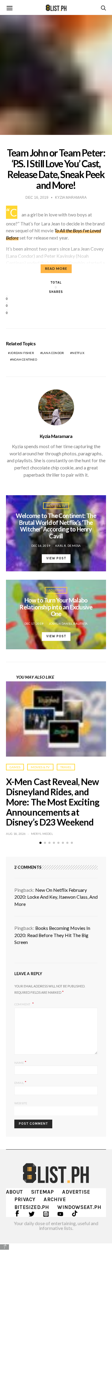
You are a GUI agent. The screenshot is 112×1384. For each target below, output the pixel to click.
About (14, 1192)
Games (15, 767)
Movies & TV (56, 505)
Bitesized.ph (31, 1207)
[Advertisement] (56, 1309)
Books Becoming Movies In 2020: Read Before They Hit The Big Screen (52, 935)
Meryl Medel (42, 833)
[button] (40, 843)
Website (20, 1103)
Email (20, 1082)
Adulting (56, 590)
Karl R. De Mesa (68, 545)
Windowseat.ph (79, 1207)
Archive (54, 1199)
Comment (22, 1004)
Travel (65, 767)
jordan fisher (22, 353)
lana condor (53, 353)
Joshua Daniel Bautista (68, 623)
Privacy (24, 1199)
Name (20, 1062)
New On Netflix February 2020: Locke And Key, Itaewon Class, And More (56, 897)
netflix (78, 353)
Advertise (76, 1192)
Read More (56, 268)
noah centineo (24, 359)
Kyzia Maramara (56, 436)
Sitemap (42, 1192)
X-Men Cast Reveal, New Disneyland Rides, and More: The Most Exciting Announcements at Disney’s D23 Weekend (52, 801)
